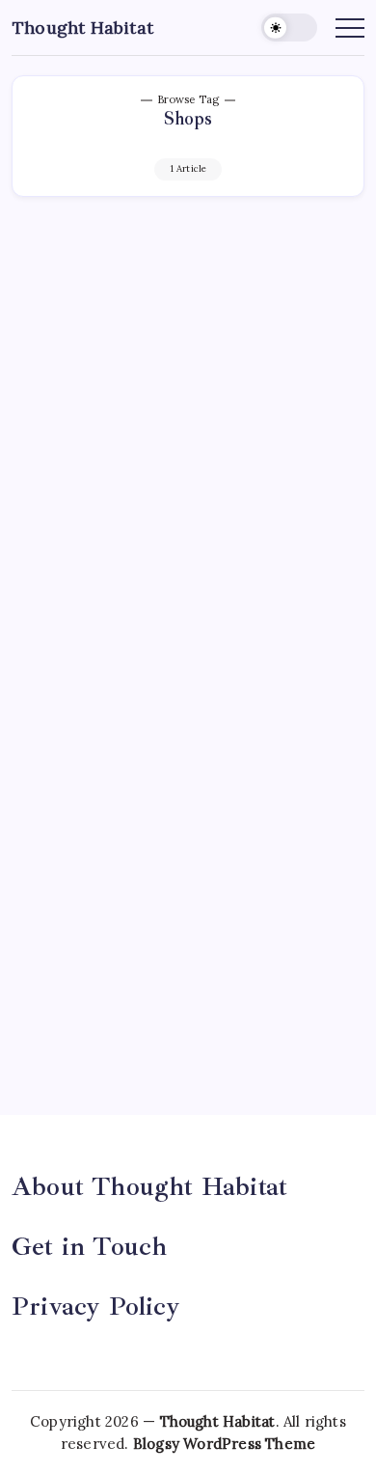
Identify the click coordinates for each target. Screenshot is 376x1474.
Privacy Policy (96, 1306)
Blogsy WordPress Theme (224, 1443)
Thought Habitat (83, 27)
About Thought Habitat (149, 1186)
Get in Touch (89, 1246)
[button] (289, 28)
